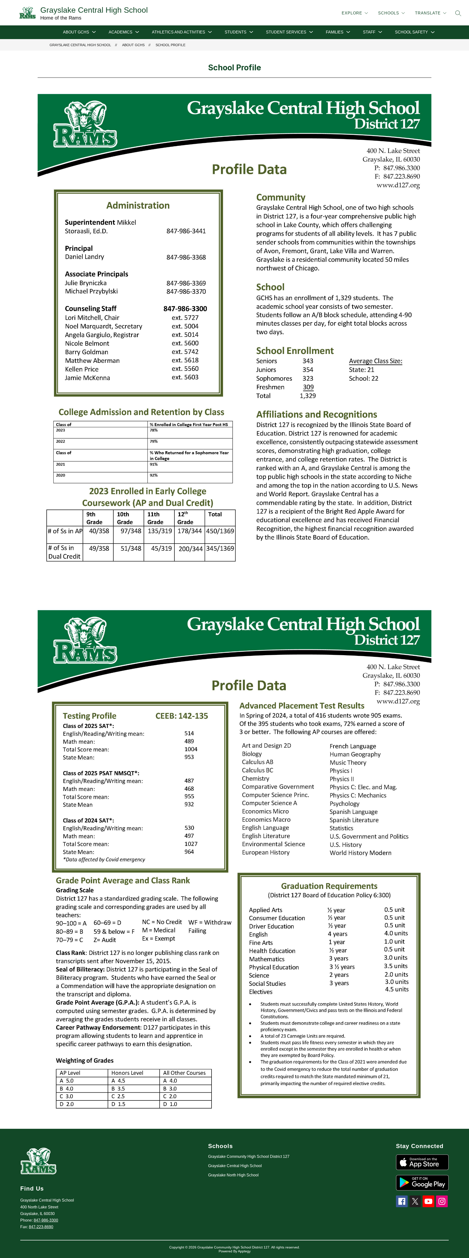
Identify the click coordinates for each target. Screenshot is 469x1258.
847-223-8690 (41, 1227)
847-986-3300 (46, 1220)
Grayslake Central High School (80, 45)
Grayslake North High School (233, 1175)
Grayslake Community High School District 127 (248, 1156)
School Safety (411, 32)
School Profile (170, 45)
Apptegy (244, 1251)
